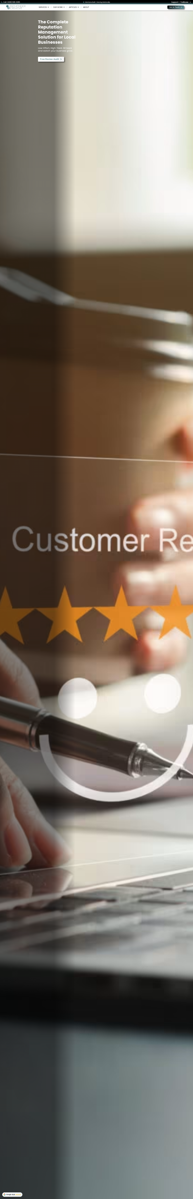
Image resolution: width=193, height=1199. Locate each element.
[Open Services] (48, 7)
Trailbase (184, 2)
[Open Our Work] (64, 7)
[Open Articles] (78, 7)
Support (174, 2)
